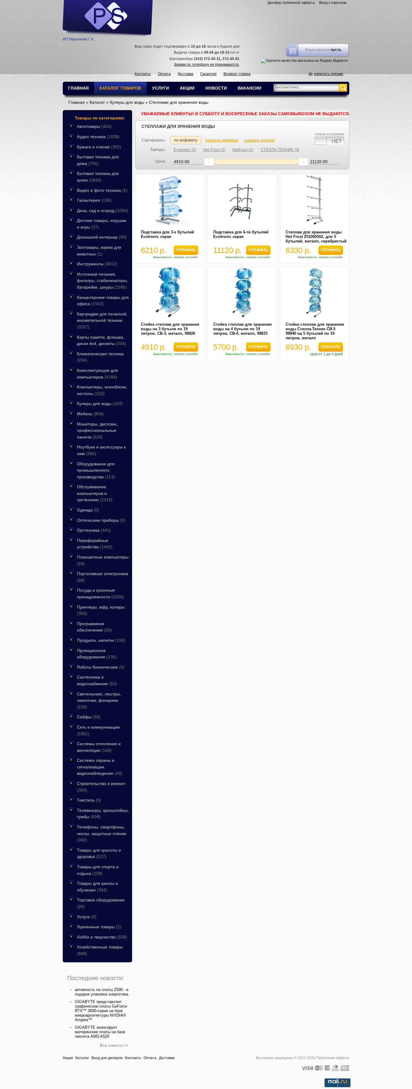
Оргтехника (94, 530)
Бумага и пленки (99, 146)
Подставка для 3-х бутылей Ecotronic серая (167, 234)
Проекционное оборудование (97, 654)
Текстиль (89, 800)
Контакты (143, 74)
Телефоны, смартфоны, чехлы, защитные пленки (101, 833)
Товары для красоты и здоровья (99, 853)
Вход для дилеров (106, 1058)
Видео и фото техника (102, 190)
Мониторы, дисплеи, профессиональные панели (97, 430)
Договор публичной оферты (291, 3)
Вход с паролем (332, 3)
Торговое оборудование (101, 903)
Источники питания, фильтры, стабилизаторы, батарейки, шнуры (102, 281)
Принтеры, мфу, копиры (101, 610)
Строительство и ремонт (101, 787)
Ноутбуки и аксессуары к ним (101, 450)
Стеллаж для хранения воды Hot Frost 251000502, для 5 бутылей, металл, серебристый (316, 236)
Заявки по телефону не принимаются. (206, 64)
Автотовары (94, 126)
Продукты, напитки (101, 640)
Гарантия (208, 74)
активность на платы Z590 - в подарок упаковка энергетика (101, 991)
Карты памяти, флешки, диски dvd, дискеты (101, 340)
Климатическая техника (100, 357)
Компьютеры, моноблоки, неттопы (102, 390)
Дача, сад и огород (102, 210)
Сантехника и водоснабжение (97, 680)
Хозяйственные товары (100, 950)
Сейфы (88, 716)
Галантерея (94, 200)
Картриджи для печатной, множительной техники (102, 320)
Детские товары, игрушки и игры (101, 224)
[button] (185, 250)
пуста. (336, 50)
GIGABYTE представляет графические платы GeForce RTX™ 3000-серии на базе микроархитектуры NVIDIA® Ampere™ (101, 1010)
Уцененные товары (99, 926)
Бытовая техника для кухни (98, 176)
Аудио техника (98, 136)
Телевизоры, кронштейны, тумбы (103, 813)
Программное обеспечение (94, 627)
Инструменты (97, 263)
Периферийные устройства (95, 543)
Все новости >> (114, 1045)
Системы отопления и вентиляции (99, 747)
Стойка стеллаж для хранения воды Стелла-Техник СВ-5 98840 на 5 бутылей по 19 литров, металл (315, 331)
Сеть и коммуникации (98, 730)
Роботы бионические (101, 667)
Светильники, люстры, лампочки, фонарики (99, 700)
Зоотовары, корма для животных (99, 250)
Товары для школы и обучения (97, 886)
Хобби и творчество (102, 937)
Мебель (90, 413)
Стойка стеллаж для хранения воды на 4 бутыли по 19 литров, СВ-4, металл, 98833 (242, 329)
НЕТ (337, 140)
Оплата (164, 74)
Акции (68, 1058)
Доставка (185, 74)
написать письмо (328, 74)
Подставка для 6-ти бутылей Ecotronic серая (240, 234)
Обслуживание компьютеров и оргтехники (95, 493)
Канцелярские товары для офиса (103, 300)
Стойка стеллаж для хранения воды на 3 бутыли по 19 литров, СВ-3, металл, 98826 (170, 329)
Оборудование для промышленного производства (96, 470)
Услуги (87, 916)
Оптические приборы (101, 520)
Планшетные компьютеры (102, 560)
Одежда (88, 510)
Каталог (82, 1058)
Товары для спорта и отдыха (98, 870)
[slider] (209, 161)
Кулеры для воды (100, 403)
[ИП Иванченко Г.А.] (108, 18)
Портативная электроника (102, 577)
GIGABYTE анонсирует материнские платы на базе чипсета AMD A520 (100, 1032)
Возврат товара (237, 74)
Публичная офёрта (332, 1058)
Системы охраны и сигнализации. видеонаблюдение (99, 767)
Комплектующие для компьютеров (97, 373)
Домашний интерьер (102, 237)
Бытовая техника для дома (98, 160)
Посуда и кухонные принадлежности (100, 593)
